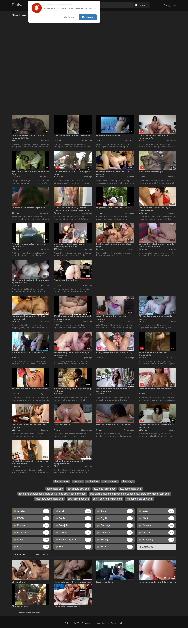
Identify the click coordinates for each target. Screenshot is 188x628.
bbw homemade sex (78, 499)
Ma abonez (87, 17)
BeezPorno (42, 554)
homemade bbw (55, 489)
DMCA (76, 623)
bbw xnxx (78, 481)
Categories (169, 5)
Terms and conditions (91, 623)
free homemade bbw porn (139, 499)
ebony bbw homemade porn (107, 499)
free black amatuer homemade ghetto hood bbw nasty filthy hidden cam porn (129, 494)
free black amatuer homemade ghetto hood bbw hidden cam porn (52, 494)
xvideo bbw (93, 481)
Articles (68, 623)
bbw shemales (110, 481)
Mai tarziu (69, 17)
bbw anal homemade (104, 489)
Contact (105, 623)
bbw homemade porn (131, 489)
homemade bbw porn (78, 489)
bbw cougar (128, 481)
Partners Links (117, 623)
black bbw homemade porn (49, 499)
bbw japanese (61, 481)
